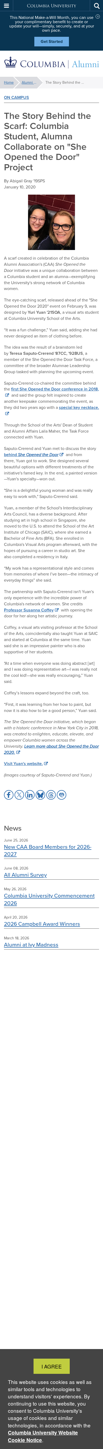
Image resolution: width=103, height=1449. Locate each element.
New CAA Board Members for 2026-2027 (47, 850)
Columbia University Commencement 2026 (49, 899)
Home (9, 82)
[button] (6, 5)
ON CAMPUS (16, 97)
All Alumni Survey (25, 875)
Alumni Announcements (32, 82)
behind (31, 455)
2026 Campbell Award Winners (42, 924)
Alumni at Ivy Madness (31, 944)
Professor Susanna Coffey (29, 610)
